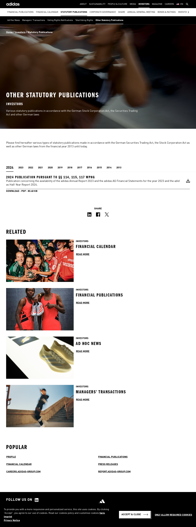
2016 (89, 168)
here (102, 513)
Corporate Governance (103, 12)
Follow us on (19, 500)
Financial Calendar (47, 12)
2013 (118, 168)
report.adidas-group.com (114, 472)
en (181, 4)
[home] (13, 4)
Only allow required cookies (173, 515)
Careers (169, 4)
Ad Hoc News (13, 20)
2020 (50, 168)
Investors (143, 4)
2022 (30, 168)
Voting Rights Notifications (60, 20)
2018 (69, 168)
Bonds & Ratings (167, 12)
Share (121, 12)
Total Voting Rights (84, 20)
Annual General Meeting (141, 12)
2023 (20, 168)
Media (133, 4)
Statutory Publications (74, 12)
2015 (99, 168)
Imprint (8, 517)
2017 (79, 168)
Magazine (157, 4)
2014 (109, 168)
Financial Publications (20, 12)
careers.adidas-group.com (23, 472)
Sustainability (97, 4)
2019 (60, 168)
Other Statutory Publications (109, 20)
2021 (40, 168)
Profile (11, 457)
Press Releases (108, 464)
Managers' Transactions (33, 20)
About (83, 4)
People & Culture (117, 4)
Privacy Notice (12, 520)
